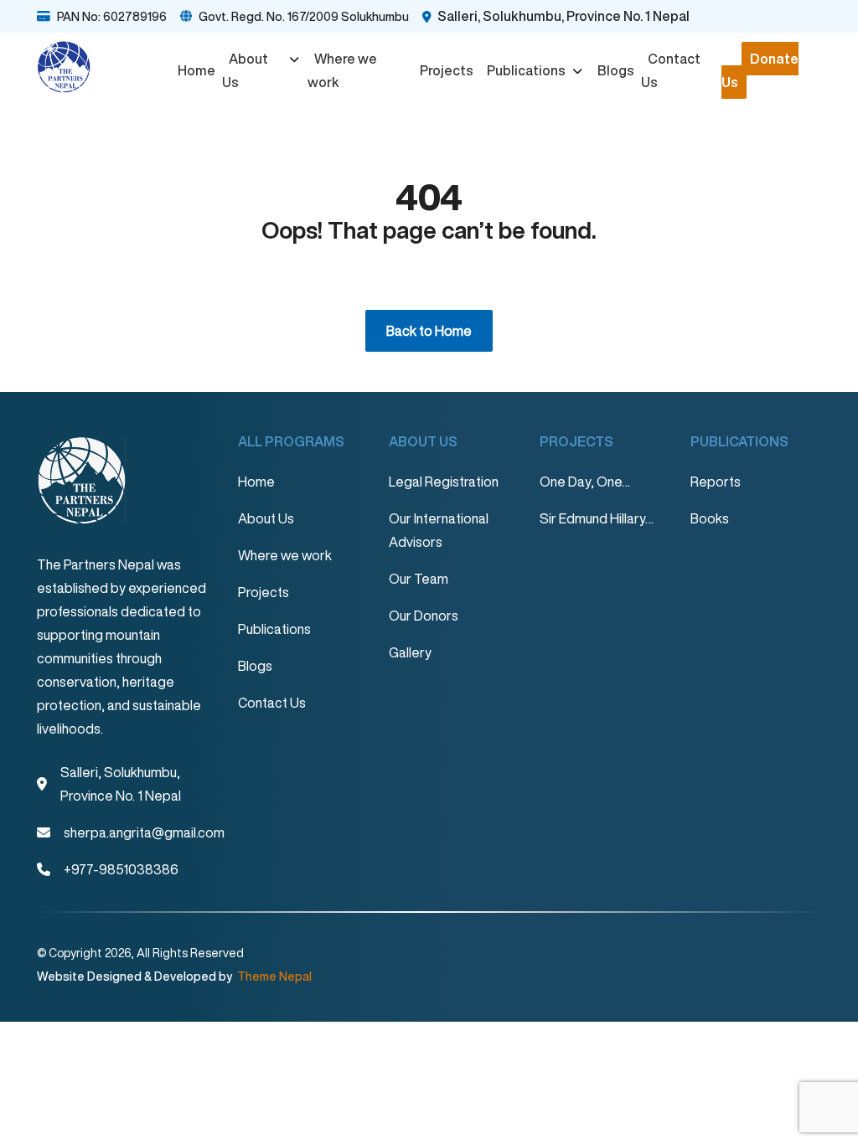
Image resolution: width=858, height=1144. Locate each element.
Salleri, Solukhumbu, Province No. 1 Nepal (563, 16)
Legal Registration (444, 481)
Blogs (615, 70)
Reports (715, 481)
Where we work (342, 70)
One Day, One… (585, 481)
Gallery (410, 652)
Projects (446, 70)
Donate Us (760, 70)
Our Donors (423, 615)
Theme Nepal (273, 976)
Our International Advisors (438, 530)
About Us (245, 70)
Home (196, 70)
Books (709, 518)
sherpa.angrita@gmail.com (144, 832)
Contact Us (670, 70)
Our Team (418, 578)
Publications (526, 70)
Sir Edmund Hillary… (597, 518)
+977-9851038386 (121, 869)
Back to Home (429, 331)
